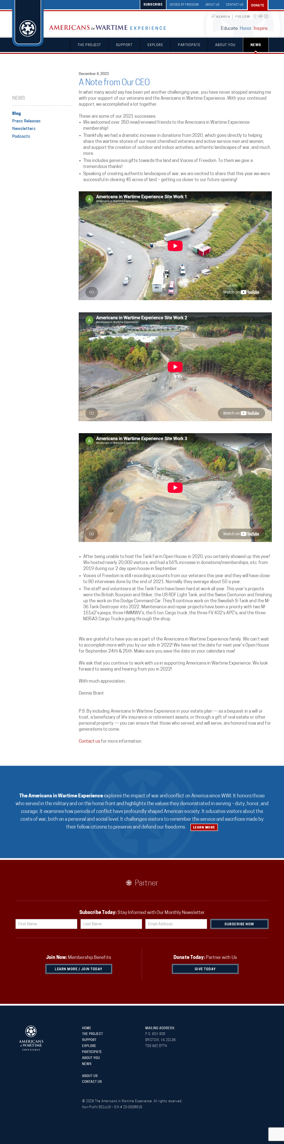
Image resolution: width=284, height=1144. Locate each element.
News (255, 45)
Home (86, 1028)
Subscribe (153, 4)
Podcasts (21, 137)
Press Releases (26, 121)
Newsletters (24, 129)
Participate (189, 45)
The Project (89, 45)
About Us (212, 5)
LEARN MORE (204, 827)
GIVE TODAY (205, 969)
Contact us (89, 741)
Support (124, 45)
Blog (16, 114)
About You (225, 45)
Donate (257, 5)
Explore (155, 45)
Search (223, 17)
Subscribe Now (239, 924)
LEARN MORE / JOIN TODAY (79, 969)
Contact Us (235, 5)
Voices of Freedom (184, 5)
